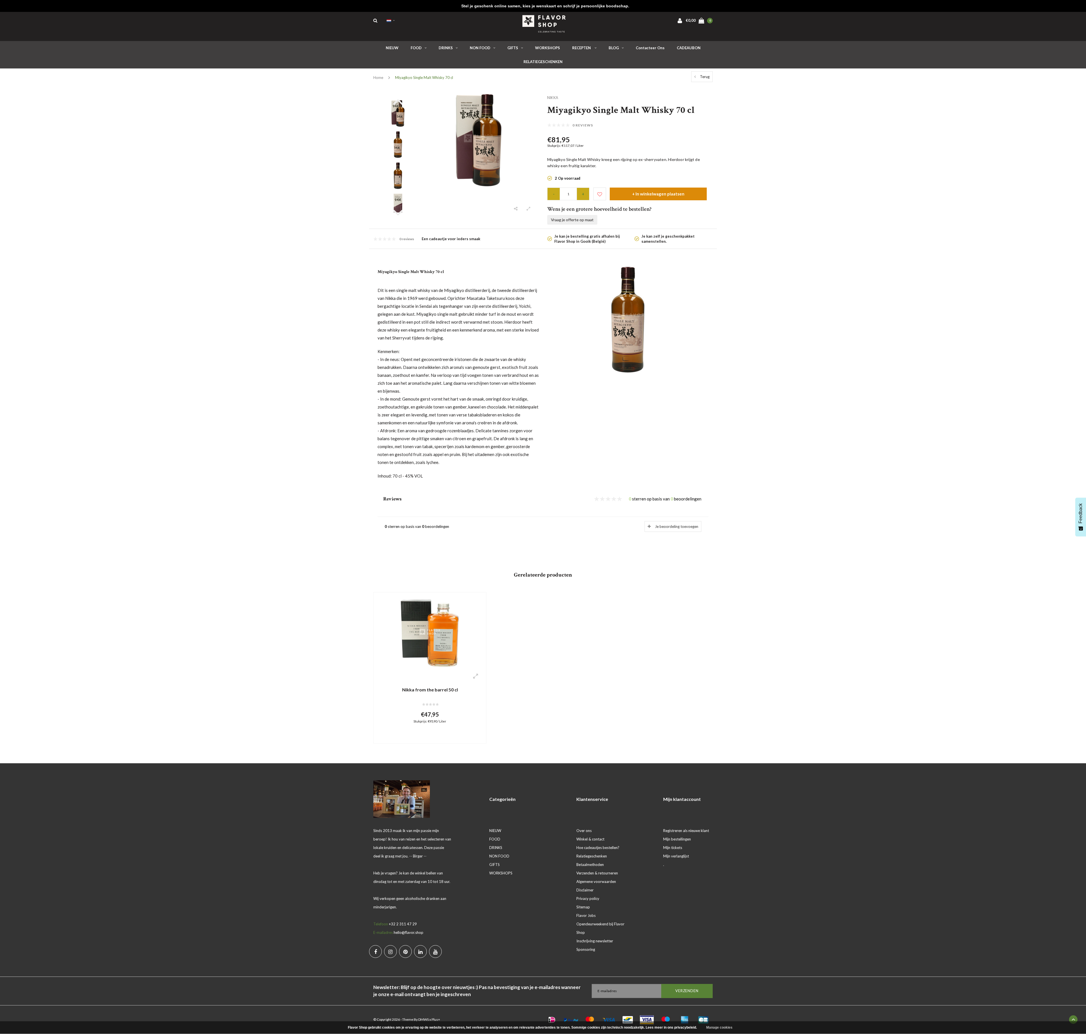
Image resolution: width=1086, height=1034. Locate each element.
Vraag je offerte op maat (572, 219)
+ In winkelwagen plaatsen (658, 193)
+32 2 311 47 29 (403, 924)
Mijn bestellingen (677, 839)
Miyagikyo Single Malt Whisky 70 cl (424, 77)
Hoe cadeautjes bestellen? (597, 847)
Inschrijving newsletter (594, 941)
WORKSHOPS (547, 48)
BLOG (614, 48)
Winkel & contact (590, 839)
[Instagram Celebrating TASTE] (390, 951)
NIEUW (392, 48)
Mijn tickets (672, 847)
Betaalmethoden (590, 864)
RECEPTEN (582, 48)
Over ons (584, 830)
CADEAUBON (689, 48)
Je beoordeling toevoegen (676, 526)
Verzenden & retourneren (597, 873)
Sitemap (583, 907)
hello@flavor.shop (408, 932)
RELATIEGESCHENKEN (543, 61)
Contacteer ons (650, 48)
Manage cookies (719, 1027)
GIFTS (512, 48)
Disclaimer (585, 890)
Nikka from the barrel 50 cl (430, 689)
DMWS (423, 1019)
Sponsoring (585, 949)
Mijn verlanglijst (676, 856)
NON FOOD (480, 48)
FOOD (416, 48)
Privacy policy (587, 898)
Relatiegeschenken (591, 856)
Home (378, 77)
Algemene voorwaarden (596, 881)
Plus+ (436, 1019)
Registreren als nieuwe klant (686, 830)
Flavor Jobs (586, 915)
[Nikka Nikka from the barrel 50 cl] (430, 632)
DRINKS (446, 48)
